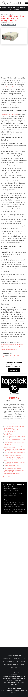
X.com (10, 692)
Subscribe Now (14, 370)
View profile (7, 476)
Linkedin (3, 690)
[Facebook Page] (14, 398)
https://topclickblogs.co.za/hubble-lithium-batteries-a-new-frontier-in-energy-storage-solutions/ (12, 347)
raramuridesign (15, 682)
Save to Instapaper (8, 24)
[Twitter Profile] (16, 398)
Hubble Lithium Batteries (9, 87)
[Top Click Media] (14, 388)
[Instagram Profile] (19, 398)
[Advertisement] (14, 61)
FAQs (24, 652)
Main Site (4, 652)
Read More (19, 419)
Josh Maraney (14, 396)
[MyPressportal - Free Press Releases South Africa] (12, 3)
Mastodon (23, 7)
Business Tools (17, 655)
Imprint (24, 658)
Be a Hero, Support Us (14, 667)
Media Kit (9, 655)
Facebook (9, 7)
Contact (22, 664)
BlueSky (16, 690)
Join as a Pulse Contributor (11, 664)
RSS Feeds (16, 9)
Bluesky (17, 7)
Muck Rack (16, 692)
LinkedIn (3, 7)
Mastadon (23, 690)
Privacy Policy (16, 658)
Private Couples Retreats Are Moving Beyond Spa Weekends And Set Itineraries (13, 488)
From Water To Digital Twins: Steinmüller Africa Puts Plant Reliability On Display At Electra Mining (14, 504)
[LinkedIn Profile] (12, 398)
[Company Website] (9, 398)
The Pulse (11, 652)
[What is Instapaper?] (14, 24)
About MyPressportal (8, 661)
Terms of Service (6, 658)
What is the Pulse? (20, 661)
